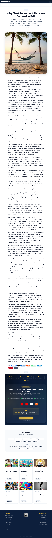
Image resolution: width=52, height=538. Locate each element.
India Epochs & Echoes (43, 524)
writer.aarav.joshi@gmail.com (26, 520)
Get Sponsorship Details (25, 418)
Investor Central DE (27, 439)
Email (16, 367)
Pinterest (11, 367)
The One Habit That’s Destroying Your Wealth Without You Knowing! (11, 471)
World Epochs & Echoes (43, 522)
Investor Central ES (19, 439)
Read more (9, 478)
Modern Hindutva (30, 448)
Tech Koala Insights (13, 446)
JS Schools (35, 441)
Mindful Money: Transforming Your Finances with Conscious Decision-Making (40, 471)
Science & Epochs (22, 448)
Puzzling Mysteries (18, 441)
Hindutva (24, 441)
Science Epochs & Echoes (43, 520)
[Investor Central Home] (6, 2)
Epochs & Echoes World (22, 446)
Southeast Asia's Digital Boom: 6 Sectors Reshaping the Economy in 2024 (26, 471)
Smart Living (34, 439)
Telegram (39, 365)
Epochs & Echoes (41, 439)
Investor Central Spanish (9, 517)
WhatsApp (34, 365)
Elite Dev (29, 441)
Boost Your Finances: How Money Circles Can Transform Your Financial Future (11, 494)
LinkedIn (23, 365)
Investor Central (11, 439)
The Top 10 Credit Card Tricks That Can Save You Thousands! (26, 494)
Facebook (14, 365)
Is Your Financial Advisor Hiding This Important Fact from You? (40, 494)
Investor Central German (9, 515)
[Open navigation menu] (50, 2)
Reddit (29, 365)
